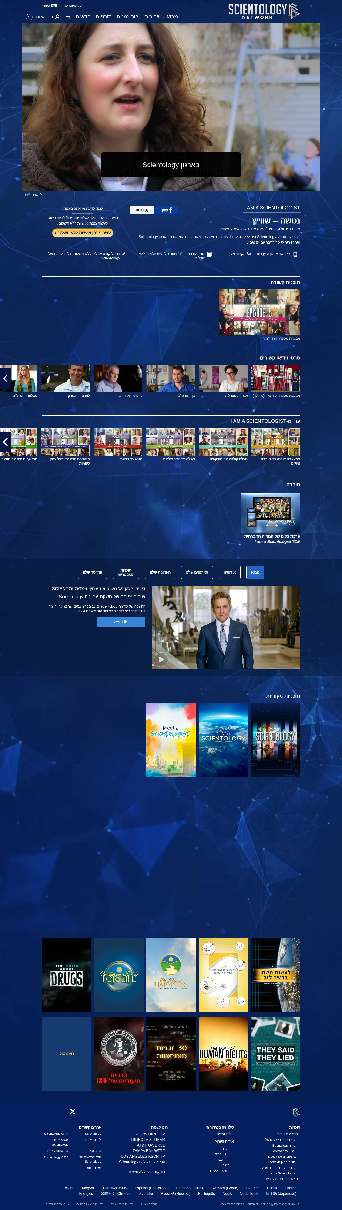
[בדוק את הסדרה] (275, 740)
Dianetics (95, 1151)
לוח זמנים (127, 17)
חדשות (83, 17)
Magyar (88, 1188)
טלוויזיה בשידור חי (220, 1128)
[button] (336, 378)
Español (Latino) (189, 1188)
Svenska (146, 1194)
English (290, 1188)
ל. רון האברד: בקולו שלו (280, 1140)
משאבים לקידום (219, 1171)
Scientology (93, 1134)
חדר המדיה (222, 1159)
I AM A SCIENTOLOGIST (272, 207)
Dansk (272, 1188)
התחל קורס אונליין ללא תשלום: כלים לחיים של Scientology (84, 256)
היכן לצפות (159, 1128)
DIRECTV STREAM (148, 1140)
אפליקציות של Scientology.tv (142, 1162)
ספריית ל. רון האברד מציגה (278, 1168)
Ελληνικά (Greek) (224, 1188)
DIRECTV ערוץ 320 (149, 1134)
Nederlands (249, 1194)
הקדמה (224, 1148)
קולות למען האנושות (283, 1162)
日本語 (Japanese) (281, 1194)
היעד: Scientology (284, 1151)
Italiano (68, 1188)
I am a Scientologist (282, 1173)
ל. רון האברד (92, 1140)
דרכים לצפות (220, 1154)
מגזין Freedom (91, 1168)
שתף (164, 210)
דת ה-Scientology (56, 1157)
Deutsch (252, 1188)
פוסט (140, 210)
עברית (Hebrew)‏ (114, 1188)
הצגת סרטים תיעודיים (281, 1179)
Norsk (227, 1194)
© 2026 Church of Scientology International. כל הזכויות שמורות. (260, 1204)
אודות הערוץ (224, 1142)
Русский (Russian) (176, 1194)
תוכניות (104, 17)
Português (206, 1194)
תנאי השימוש (149, 1204)
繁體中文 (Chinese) (116, 1194)
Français (86, 1194)
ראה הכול (67, 1054)
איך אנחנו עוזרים (57, 1151)
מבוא (172, 17)
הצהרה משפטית (55, 1204)
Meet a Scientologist (282, 1157)
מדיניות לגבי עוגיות (122, 1204)
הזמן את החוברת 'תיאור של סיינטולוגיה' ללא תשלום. (171, 256)
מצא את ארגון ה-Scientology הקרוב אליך (259, 254)
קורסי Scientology (56, 1134)
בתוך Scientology (284, 1145)
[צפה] (275, 819)
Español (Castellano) (152, 1188)
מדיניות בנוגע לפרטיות (90, 1204)
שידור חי (152, 17)
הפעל (118, 622)
